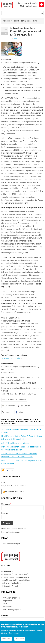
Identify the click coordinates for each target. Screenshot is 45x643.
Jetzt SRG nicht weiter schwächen (15, 443)
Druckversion (10, 406)
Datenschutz (8, 607)
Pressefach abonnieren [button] (14, 491)
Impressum (7, 601)
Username (5, 504)
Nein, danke (19, 639)
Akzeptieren (6, 639)
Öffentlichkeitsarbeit (11, 598)
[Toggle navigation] (3, 13)
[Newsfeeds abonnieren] (3, 470)
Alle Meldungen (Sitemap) (13, 610)
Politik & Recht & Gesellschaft (25, 21)
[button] (11, 49)
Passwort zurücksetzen (10, 532)
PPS (15, 38)
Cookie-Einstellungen (11, 544)
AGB (5, 604)
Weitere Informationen (10, 633)
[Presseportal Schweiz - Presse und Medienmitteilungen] (7, 5)
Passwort (5, 513)
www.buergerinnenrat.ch (11, 358)
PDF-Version (25, 406)
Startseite (6, 21)
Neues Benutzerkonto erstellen (13, 529)
